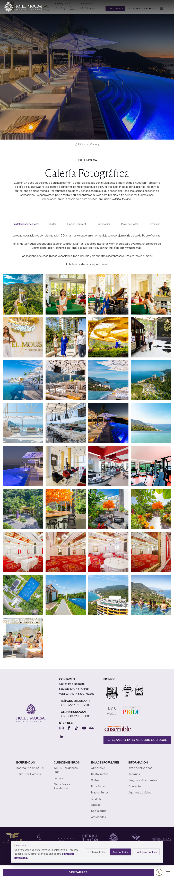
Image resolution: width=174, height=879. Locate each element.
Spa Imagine (103, 223)
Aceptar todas (120, 851)
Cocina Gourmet (76, 223)
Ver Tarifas (78, 872)
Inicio (81, 144)
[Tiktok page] (76, 728)
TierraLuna (154, 223)
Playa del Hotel (129, 223)
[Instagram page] (61, 728)
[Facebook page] (69, 728)
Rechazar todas (97, 851)
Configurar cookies (146, 851)
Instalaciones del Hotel (26, 223)
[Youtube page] (84, 728)
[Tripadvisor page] (91, 728)
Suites (52, 223)
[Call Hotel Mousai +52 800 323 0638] (159, 872)
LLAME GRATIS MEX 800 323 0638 (139, 740)
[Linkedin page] (61, 736)
